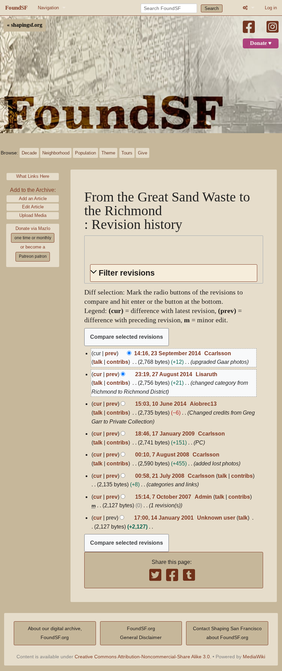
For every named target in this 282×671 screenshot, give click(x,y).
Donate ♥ (261, 43)
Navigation (48, 7)
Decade (29, 152)
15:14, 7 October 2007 (163, 497)
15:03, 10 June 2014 (160, 404)
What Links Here (32, 176)
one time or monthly (32, 238)
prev (111, 353)
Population (85, 152)
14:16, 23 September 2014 (167, 353)
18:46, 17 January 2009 (165, 434)
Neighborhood (55, 152)
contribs (117, 362)
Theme (108, 152)
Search (212, 8)
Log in (271, 7)
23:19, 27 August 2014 (163, 374)
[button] (173, 273)
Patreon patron (33, 256)
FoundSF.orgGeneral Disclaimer (141, 633)
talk (97, 362)
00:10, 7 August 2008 (162, 455)
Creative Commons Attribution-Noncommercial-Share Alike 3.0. (143, 656)
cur (97, 374)
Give (142, 152)
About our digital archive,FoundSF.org (55, 633)
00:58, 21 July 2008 (159, 476)
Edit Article (33, 206)
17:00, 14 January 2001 (164, 518)
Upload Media (32, 215)
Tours (126, 152)
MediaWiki (254, 656)
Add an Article (33, 198)
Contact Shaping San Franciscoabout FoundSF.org (227, 633)
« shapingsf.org (24, 25)
